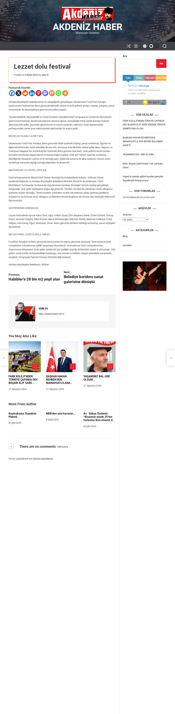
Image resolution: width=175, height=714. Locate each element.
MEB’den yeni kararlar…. (61, 413)
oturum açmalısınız (43, 458)
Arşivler (127, 214)
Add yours (62, 446)
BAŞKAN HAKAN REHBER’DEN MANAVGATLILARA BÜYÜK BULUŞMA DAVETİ (58, 383)
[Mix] (52, 93)
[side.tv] (25, 311)
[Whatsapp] (59, 93)
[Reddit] (25, 93)
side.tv (45, 75)
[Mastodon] (45, 93)
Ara (125, 56)
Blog (125, 236)
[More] (65, 93)
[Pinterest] (39, 93)
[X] (19, 93)
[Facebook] (12, 93)
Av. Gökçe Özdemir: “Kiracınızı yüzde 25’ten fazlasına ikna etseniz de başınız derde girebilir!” (98, 418)
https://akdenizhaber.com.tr (51, 314)
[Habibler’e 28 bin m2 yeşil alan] (4, 358)
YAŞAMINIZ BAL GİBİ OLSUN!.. (139, 154)
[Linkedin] (32, 93)
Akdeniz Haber (87, 27)
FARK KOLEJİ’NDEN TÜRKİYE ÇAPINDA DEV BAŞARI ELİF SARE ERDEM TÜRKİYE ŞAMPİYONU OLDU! (23, 383)
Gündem (127, 245)
